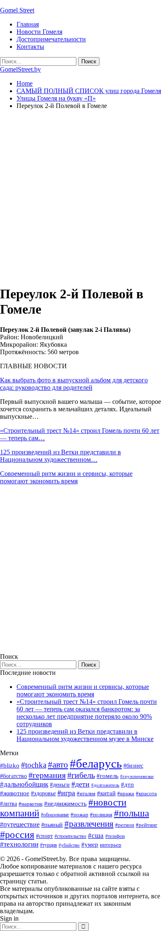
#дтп (127, 784)
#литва (8, 804)
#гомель (107, 776)
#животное (14, 793)
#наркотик (31, 804)
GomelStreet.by (20, 69)
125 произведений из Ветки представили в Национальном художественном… (60, 456)
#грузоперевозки (137, 776)
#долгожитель (105, 784)
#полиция (101, 814)
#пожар (79, 814)
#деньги (60, 785)
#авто (58, 765)
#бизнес (133, 766)
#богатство (13, 776)
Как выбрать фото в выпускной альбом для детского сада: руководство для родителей (74, 384)
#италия (86, 793)
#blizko (9, 765)
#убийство (69, 845)
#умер (89, 844)
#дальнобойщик (24, 784)
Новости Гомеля (39, 31)
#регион (124, 825)
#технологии (19, 844)
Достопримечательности (51, 39)
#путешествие (20, 824)
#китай (106, 793)
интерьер (110, 845)
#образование (55, 815)
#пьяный (52, 825)
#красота (146, 793)
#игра (66, 793)
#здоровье (43, 793)
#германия (47, 775)
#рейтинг (146, 825)
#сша (96, 835)
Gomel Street (17, 10)
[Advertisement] (80, 197)
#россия (17, 834)
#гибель (81, 775)
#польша (131, 813)
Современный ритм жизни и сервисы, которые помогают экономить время (66, 477)
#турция (48, 845)
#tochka (33, 765)
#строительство (70, 836)
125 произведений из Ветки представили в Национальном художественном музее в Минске (85, 735)
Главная (28, 24)
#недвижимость (65, 803)
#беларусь (96, 763)
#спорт (44, 836)
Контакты (30, 46)
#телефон (115, 836)
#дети (80, 784)
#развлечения (89, 824)
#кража (125, 793)
